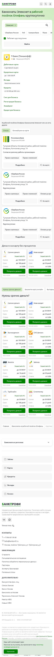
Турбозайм (12, 392)
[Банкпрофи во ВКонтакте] (4, 520)
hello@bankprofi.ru (11, 541)
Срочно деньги (14, 252)
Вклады (7, 80)
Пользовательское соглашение (14, 558)
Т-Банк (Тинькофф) (21, 56)
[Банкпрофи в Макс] (9, 520)
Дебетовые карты (11, 64)
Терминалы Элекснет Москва (13, 596)
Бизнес (10, 494)
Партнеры (6, 565)
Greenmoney (38, 392)
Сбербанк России (18, 174)
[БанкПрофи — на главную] (10, 4)
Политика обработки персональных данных (19, 562)
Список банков (7, 585)
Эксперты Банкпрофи (10, 569)
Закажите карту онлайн (34, 289)
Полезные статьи (8, 572)
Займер (37, 362)
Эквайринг (8, 106)
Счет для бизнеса (11, 97)
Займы (10, 459)
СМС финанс (38, 333)
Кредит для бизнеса (12, 110)
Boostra (11, 362)
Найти (27, 44)
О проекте (6, 555)
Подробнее (20, 165)
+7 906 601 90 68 (10, 537)
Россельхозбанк (17, 138)
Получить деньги (14, 271)
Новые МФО (6, 603)
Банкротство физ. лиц (10, 582)
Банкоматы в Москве (10, 592)
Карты (10, 468)
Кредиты (7, 88)
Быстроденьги (13, 333)
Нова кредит (38, 252)
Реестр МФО (7, 599)
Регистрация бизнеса (12, 102)
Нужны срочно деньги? (12, 289)
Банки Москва (7, 589)
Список (6, 130)
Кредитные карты (11, 72)
